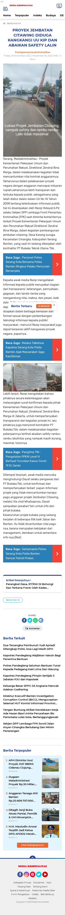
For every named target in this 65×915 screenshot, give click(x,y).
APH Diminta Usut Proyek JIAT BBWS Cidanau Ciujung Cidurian (21, 764)
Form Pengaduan (20, 894)
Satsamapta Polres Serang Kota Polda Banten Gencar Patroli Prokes (26, 553)
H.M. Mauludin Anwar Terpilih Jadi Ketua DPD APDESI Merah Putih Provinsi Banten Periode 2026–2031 (23, 830)
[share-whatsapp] (35, 620)
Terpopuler (22, 15)
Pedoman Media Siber (43, 890)
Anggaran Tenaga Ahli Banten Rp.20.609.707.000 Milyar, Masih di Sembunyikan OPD (23, 797)
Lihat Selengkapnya (31, 845)
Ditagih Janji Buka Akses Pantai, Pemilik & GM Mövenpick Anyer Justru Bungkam (23, 813)
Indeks (37, 15)
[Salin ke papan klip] (40, 620)
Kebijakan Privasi (22, 882)
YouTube (47, 878)
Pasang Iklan (24, 886)
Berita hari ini (13, 600)
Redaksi (32, 898)
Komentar (34, 628)
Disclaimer (38, 882)
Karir (48, 882)
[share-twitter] (29, 620)
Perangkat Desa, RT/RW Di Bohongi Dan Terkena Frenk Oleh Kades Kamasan (29, 586)
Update (45, 306)
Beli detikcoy (47, 894)
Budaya (51, 15)
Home (7, 15)
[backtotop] (32, 859)
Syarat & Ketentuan (20, 890)
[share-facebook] (24, 620)
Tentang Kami (40, 886)
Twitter (40, 878)
